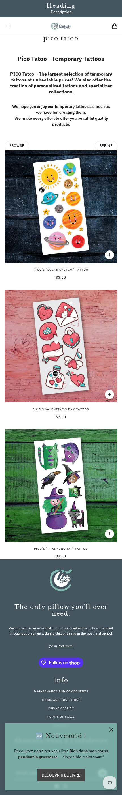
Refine (106, 146)
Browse (16, 146)
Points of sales (61, 716)
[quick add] (109, 254)
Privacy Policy (61, 708)
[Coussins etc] (61, 26)
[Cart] (114, 26)
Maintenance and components (61, 691)
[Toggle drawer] (7, 26)
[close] (111, 729)
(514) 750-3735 (61, 646)
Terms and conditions (61, 699)
